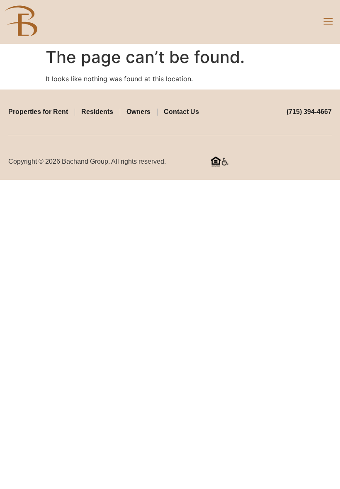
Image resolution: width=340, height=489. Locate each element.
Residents (97, 111)
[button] (328, 22)
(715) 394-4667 (309, 111)
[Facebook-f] (315, 161)
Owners (138, 111)
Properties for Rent (38, 111)
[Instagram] (328, 161)
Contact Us (181, 111)
